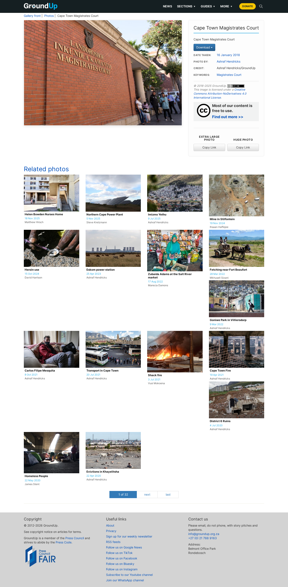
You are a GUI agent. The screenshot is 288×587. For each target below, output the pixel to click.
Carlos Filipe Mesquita (40, 370)
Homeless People (36, 476)
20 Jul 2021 (93, 374)
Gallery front (32, 15)
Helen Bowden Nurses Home (44, 214)
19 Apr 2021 (217, 374)
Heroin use (32, 269)
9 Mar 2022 (216, 324)
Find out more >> (227, 117)
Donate (247, 6)
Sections (186, 6)
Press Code (63, 542)
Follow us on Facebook (121, 558)
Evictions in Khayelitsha (102, 471)
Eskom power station (100, 269)
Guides (208, 6)
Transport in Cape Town (102, 370)
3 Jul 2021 (154, 379)
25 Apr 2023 (93, 273)
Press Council (74, 538)
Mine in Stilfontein (222, 219)
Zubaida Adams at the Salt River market (170, 276)
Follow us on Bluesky (120, 564)
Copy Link (209, 147)
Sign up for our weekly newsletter (129, 536)
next (147, 494)
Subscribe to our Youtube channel (129, 574)
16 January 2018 (228, 55)
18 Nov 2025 (32, 218)
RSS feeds (113, 542)
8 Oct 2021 (31, 374)
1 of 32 (123, 494)
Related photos (46, 169)
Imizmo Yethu (157, 214)
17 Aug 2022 (155, 281)
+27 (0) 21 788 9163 (202, 538)
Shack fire (155, 375)
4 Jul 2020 (216, 425)
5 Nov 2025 (93, 218)
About (110, 525)
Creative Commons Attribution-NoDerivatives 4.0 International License (220, 93)
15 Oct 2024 (32, 273)
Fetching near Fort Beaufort (228, 269)
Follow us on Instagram (121, 569)
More (226, 6)
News (167, 6)
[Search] (261, 6)
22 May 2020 (32, 480)
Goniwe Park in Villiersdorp (228, 320)
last (168, 494)
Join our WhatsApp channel (125, 580)
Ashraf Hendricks (228, 61)
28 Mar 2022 (217, 274)
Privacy (111, 531)
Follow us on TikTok (119, 553)
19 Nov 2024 (217, 223)
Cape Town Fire (220, 370)
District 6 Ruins (220, 421)
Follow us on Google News (124, 547)
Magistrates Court (229, 74)
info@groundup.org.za (203, 534)
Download (203, 47)
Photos (49, 15)
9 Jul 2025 (154, 218)
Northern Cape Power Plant (104, 214)
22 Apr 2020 (93, 475)
